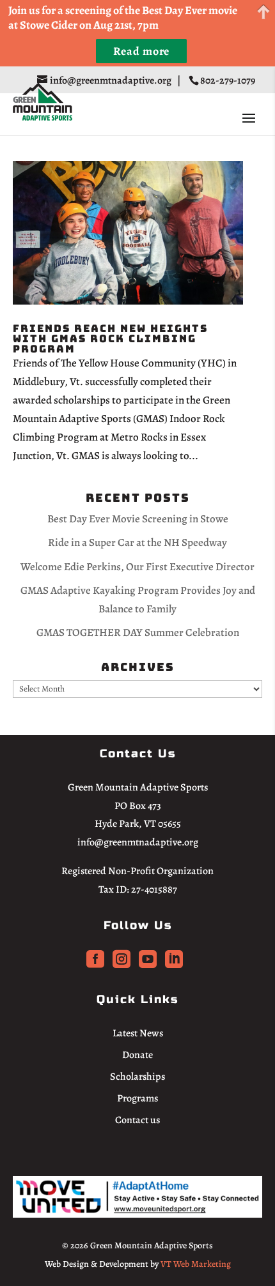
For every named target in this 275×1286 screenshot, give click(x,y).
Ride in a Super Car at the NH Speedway (137, 542)
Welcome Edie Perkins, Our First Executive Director (137, 566)
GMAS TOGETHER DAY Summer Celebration (137, 632)
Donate (137, 1055)
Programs (137, 1098)
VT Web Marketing (196, 1264)
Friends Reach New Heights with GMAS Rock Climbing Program (110, 339)
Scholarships (137, 1077)
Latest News (138, 1033)
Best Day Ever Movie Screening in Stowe (137, 518)
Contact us (137, 1120)
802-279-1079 (228, 80)
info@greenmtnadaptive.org (137, 842)
